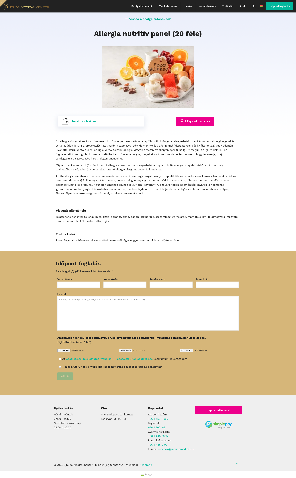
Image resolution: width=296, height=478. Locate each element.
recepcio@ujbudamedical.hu (176, 449)
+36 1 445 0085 (158, 436)
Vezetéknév (64, 279)
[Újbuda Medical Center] (26, 6)
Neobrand (146, 464)
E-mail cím (202, 279)
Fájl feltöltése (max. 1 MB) (131, 340)
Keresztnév (110, 279)
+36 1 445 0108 (157, 444)
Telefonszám (158, 279)
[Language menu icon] (261, 6)
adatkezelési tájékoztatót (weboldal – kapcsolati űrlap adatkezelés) (109, 358)
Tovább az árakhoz (84, 121)
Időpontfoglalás (279, 6)
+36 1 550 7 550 (158, 418)
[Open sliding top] (3, 3)
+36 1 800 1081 (157, 427)
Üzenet (61, 294)
